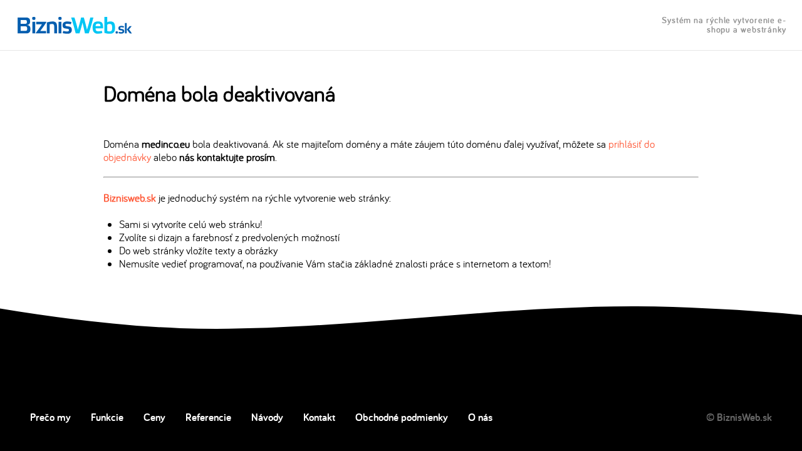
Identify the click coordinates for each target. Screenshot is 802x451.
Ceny (154, 417)
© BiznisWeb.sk (739, 417)
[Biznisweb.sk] (75, 25)
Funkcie (107, 417)
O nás (480, 417)
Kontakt (319, 417)
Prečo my (50, 417)
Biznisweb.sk (129, 197)
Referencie (208, 417)
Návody (267, 417)
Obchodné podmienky (401, 417)
